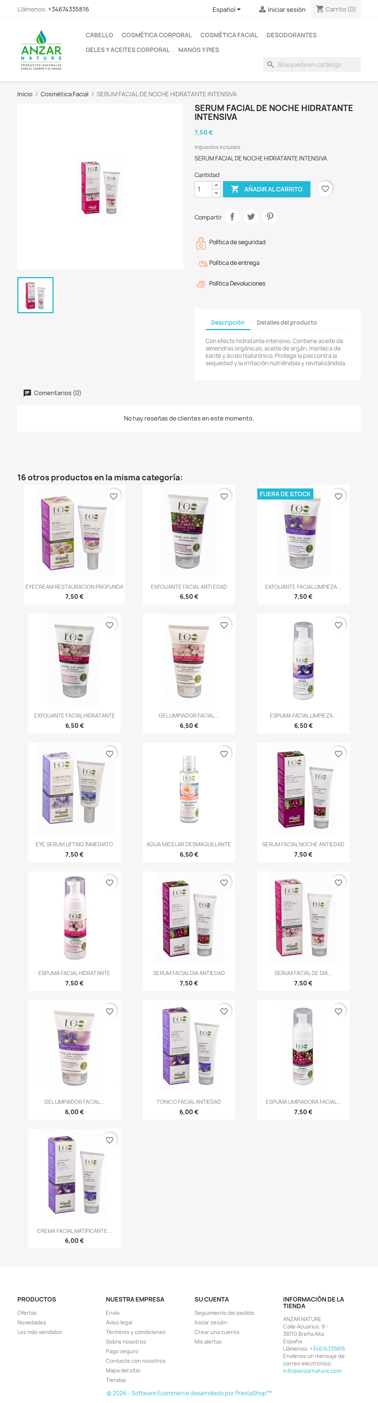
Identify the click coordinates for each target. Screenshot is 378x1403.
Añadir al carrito (267, 188)
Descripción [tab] (228, 322)
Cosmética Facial (229, 35)
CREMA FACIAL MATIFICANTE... (74, 1230)
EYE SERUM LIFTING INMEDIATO (74, 844)
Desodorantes (292, 35)
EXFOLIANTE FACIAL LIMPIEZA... (303, 586)
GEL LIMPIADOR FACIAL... (189, 715)
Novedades (31, 1322)
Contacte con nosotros (136, 1360)
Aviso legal (119, 1322)
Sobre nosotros (126, 1341)
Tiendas (116, 1379)
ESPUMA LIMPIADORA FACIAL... (303, 1101)
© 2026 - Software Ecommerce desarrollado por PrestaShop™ (189, 1393)
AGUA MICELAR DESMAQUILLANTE (189, 844)
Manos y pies (198, 50)
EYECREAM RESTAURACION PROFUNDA (74, 586)
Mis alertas (208, 1341)
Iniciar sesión (211, 1322)
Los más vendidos (39, 1331)
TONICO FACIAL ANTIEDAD (189, 1101)
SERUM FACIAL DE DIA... (303, 973)
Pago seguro (122, 1351)
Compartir (232, 216)
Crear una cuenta (217, 1331)
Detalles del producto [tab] (287, 322)
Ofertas (27, 1312)
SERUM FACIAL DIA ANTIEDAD (189, 973)
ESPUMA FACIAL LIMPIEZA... (303, 715)
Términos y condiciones (136, 1331)
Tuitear (251, 216)
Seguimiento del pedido (224, 1312)
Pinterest (269, 216)
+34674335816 (68, 9)
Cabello (99, 35)
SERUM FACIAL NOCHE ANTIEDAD (303, 844)
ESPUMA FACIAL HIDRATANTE (74, 973)
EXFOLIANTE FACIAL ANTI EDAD (189, 586)
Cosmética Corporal (157, 35)
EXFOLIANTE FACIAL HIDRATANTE (74, 715)
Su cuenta (212, 1299)
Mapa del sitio (123, 1370)
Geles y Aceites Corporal (128, 50)
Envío (113, 1312)
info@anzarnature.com (312, 1370)
